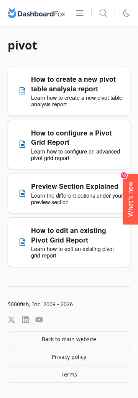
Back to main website (69, 339)
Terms (69, 374)
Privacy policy (69, 356)
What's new (128, 195)
